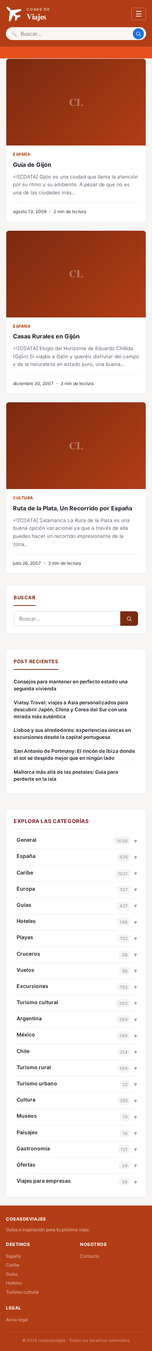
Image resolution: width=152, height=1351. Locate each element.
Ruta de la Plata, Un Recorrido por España (72, 508)
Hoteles (26, 921)
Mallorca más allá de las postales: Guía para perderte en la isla (66, 775)
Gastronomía (33, 1148)
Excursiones (32, 986)
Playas (25, 937)
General (27, 840)
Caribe (25, 872)
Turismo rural (34, 1067)
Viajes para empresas (44, 1181)
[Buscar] (138, 33)
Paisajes (27, 1132)
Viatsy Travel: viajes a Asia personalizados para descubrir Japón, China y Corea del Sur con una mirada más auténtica (71, 709)
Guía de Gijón (32, 164)
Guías (24, 905)
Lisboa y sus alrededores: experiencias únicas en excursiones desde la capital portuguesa (72, 733)
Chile (23, 1051)
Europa (26, 888)
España (26, 856)
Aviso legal (17, 1319)
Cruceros (28, 954)
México (26, 1034)
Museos (27, 1116)
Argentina (29, 1018)
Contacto (89, 1256)
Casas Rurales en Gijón (46, 336)
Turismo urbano (37, 1083)
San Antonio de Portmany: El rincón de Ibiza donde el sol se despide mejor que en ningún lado (74, 754)
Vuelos (25, 970)
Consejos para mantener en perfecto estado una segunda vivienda (71, 685)
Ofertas (26, 1164)
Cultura (26, 1099)
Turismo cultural (37, 1002)
